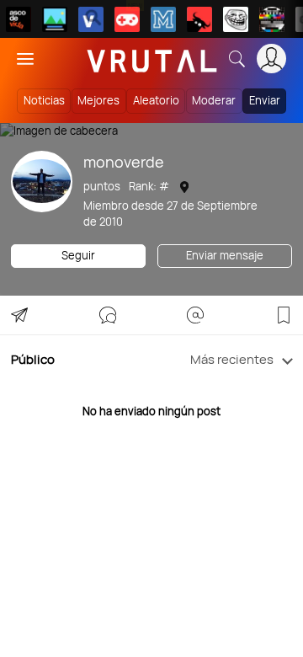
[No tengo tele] (271, 19)
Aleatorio (156, 100)
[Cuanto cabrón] (235, 19)
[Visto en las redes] (91, 19)
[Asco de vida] (18, 19)
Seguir (78, 255)
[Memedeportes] (163, 19)
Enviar (264, 100)
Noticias (44, 100)
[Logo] (152, 58)
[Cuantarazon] (54, 19)
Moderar (214, 100)
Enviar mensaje (224, 255)
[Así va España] (199, 19)
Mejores (98, 100)
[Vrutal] (127, 19)
